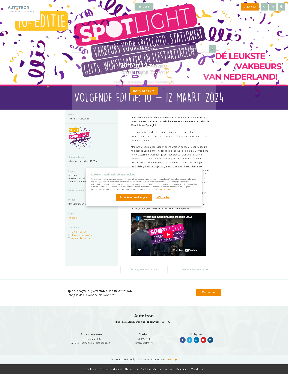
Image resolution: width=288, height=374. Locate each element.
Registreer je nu (142, 90)
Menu (145, 6)
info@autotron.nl (144, 343)
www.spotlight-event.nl (81, 238)
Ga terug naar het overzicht (144, 49)
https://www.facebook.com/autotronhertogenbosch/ (183, 340)
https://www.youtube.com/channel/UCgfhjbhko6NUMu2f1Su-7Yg (203, 340)
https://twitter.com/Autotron (189, 340)
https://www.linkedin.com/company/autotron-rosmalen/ (196, 340)
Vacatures (197, 369)
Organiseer (250, 6)
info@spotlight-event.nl (81, 235)
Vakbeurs (72, 218)
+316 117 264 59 (78, 232)
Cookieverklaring (165, 189)
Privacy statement (111, 369)
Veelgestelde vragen (176, 369)
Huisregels (131, 369)
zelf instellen (163, 197)
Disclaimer (91, 369)
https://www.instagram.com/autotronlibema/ (210, 340)
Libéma (169, 359)
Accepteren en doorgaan (134, 197)
